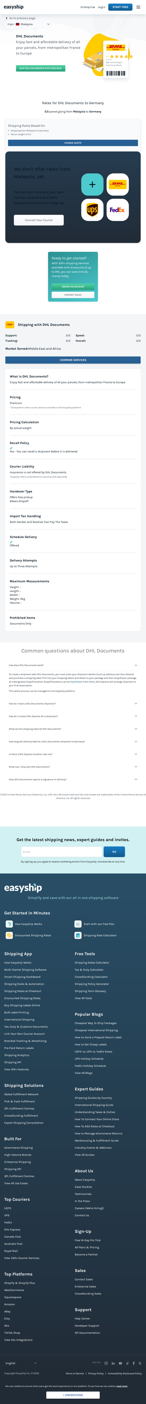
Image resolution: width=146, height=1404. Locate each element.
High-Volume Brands (17, 1154)
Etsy (7, 1318)
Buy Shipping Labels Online (22, 1005)
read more (121, 1386)
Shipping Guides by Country (93, 1097)
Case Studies (83, 1186)
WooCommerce (14, 1290)
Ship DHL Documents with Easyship (41, 68)
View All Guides (84, 1154)
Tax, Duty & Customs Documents (26, 1026)
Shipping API (12, 1062)
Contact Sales (73, 294)
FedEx (8, 1222)
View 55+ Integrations (18, 1340)
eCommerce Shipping (18, 1147)
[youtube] (120, 1363)
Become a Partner (86, 1254)
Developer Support (87, 1325)
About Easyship (85, 1179)
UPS (6, 1215)
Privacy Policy (96, 1373)
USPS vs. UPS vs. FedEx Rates (93, 1051)
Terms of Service (75, 1373)
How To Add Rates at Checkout (94, 1126)
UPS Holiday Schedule (89, 1058)
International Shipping (19, 1019)
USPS (7, 1208)
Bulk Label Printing (16, 1012)
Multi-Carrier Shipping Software (25, 969)
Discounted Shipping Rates (22, 998)
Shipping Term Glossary (90, 991)
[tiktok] (127, 1363)
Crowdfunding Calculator (91, 976)
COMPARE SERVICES (73, 360)
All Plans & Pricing (87, 1247)
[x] (140, 1363)
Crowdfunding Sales (88, 1293)
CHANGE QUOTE (73, 142)
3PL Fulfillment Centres (19, 1108)
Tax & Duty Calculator (89, 969)
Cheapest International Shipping (96, 1030)
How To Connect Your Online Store (97, 1119)
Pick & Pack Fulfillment (19, 1101)
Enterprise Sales (85, 1286)
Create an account (73, 286)
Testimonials (83, 1194)
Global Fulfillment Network (21, 1094)
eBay (7, 1311)
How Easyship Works (17, 962)
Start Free (120, 7)
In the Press (82, 1201)
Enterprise (88, 7)
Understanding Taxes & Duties (95, 1112)
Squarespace (12, 1297)
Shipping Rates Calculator (92, 962)
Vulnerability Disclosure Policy (125, 1373)
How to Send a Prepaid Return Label (98, 1037)
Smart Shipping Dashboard (22, 976)
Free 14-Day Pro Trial (88, 1240)
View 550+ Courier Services (21, 1258)
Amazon (9, 1304)
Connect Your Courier (39, 220)
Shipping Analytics (16, 1055)
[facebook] (134, 1363)
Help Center (82, 1318)
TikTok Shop (12, 1332)
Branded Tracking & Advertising (25, 1041)
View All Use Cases (16, 1183)
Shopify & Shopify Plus (19, 1283)
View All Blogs (83, 1073)
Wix (6, 1325)
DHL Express (12, 1229)
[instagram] (106, 1363)
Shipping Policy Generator (92, 984)
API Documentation (87, 1332)
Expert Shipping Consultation (23, 1122)
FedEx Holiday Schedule (90, 1065)
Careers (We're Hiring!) (89, 1208)
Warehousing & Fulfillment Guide (97, 1140)
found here (76, 681)
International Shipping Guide (94, 1105)
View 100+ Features (16, 1069)
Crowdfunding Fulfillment (21, 1115)
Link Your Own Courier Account (24, 1033)
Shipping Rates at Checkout (22, 991)
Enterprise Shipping (17, 1162)
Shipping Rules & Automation (24, 984)
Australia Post (13, 1243)
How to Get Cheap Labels (91, 1044)
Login (102, 7)
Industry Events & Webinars (93, 1147)
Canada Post (12, 1236)
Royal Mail (11, 1251)
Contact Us (82, 1215)
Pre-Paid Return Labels (19, 1048)
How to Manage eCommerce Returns (98, 1133)
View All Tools (83, 998)
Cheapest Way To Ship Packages (96, 1023)
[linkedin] (113, 1363)
